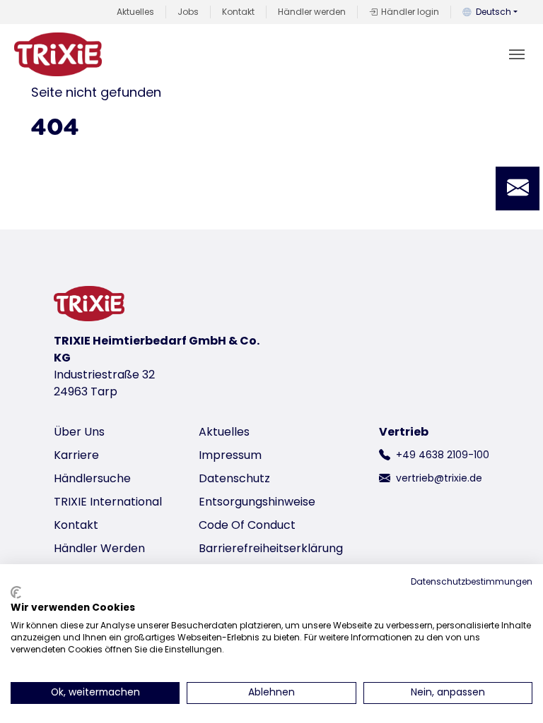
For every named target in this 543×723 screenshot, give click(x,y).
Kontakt (238, 12)
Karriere (76, 455)
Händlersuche (92, 478)
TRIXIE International (108, 502)
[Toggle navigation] (517, 54)
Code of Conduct (247, 525)
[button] (517, 188)
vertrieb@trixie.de (439, 478)
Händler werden (312, 12)
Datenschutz (234, 478)
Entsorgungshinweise (257, 502)
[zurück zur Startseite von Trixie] (58, 54)
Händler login (410, 12)
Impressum (230, 455)
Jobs (188, 12)
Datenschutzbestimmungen (471, 581)
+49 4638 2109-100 (442, 455)
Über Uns (79, 432)
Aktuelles (135, 12)
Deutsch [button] (493, 12)
